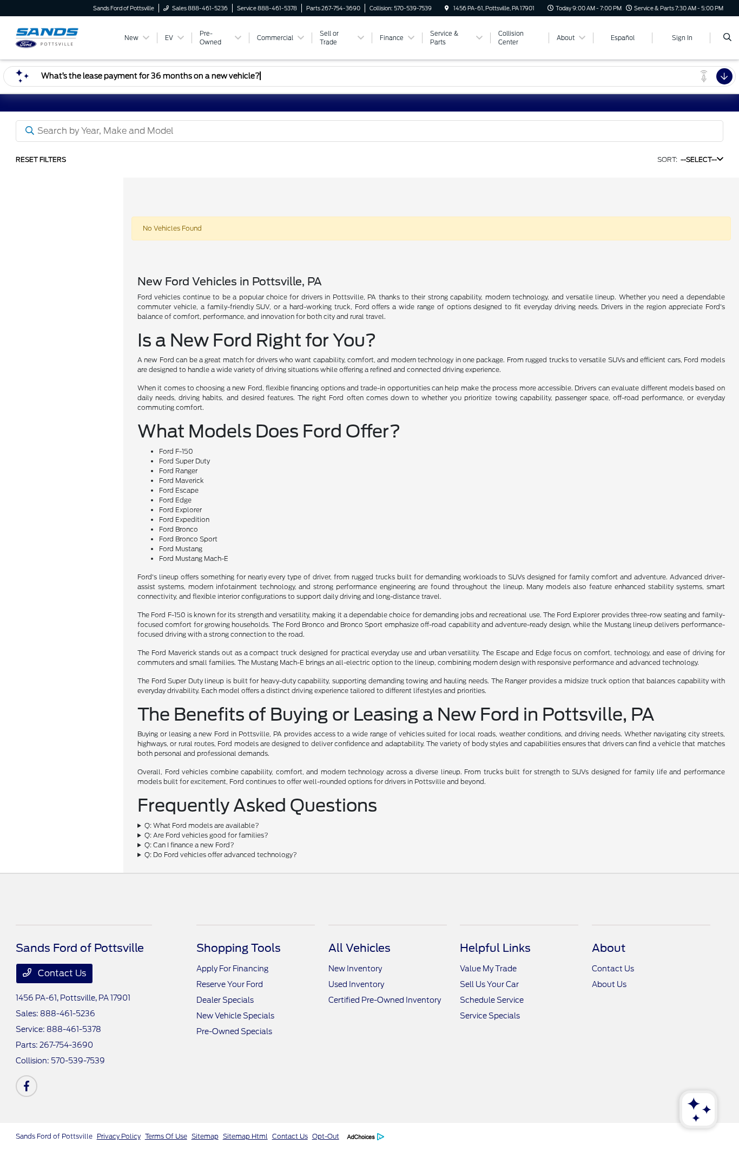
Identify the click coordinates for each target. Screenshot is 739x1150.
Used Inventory (356, 984)
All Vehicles (359, 948)
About (608, 948)
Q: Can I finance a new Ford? (189, 845)
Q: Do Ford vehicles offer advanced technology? (220, 855)
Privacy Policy (119, 1136)
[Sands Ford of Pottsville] (65, 37)
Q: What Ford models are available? (201, 825)
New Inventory (355, 968)
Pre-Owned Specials (234, 1031)
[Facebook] (26, 1086)
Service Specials (490, 1015)
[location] (447, 8)
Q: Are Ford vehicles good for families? (206, 835)
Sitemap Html (245, 1136)
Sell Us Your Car (489, 984)
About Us (609, 984)
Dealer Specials (225, 1000)
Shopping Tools (238, 948)
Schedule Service (492, 1000)
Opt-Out (325, 1136)
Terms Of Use (166, 1136)
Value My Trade (488, 968)
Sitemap (205, 1136)
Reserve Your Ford (229, 984)
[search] (727, 37)
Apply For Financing (232, 968)
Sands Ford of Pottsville (54, 1136)
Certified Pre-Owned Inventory (384, 1000)
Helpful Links (495, 948)
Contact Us (61, 973)
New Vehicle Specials (235, 1015)
